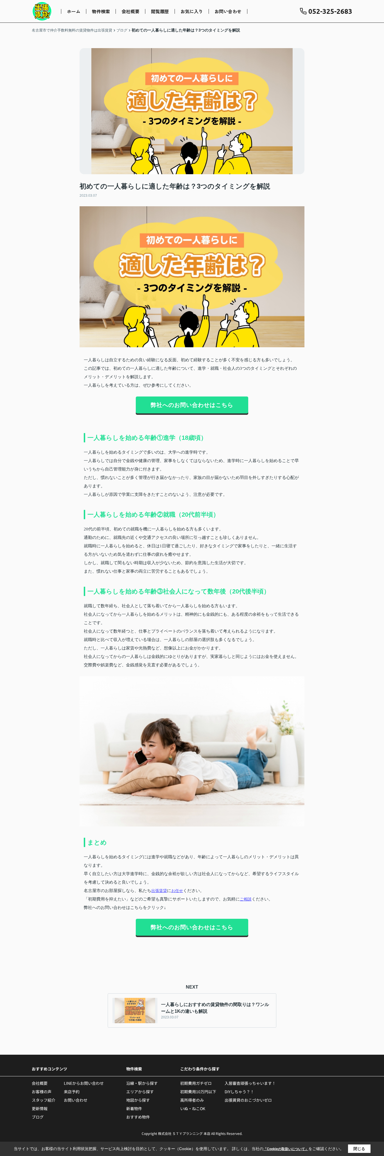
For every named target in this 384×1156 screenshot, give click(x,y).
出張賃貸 (159, 890)
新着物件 (134, 1108)
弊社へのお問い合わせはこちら (192, 405)
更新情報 (40, 1108)
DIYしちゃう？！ (239, 1091)
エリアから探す (140, 1091)
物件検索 (101, 11)
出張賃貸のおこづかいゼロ (248, 1100)
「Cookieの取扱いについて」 (285, 1149)
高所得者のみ (192, 1100)
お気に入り (191, 11)
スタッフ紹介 (43, 1100)
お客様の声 (41, 1091)
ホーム (73, 11)
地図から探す (138, 1100)
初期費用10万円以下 (198, 1091)
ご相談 (246, 899)
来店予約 (72, 1091)
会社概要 (130, 11)
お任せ (177, 890)
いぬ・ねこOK (192, 1108)
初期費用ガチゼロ (196, 1083)
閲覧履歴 (160, 11)
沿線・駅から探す (142, 1083)
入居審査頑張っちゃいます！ (250, 1083)
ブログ (38, 1117)
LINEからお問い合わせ (84, 1083)
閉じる (359, 1148)
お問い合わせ (227, 11)
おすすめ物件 (138, 1117)
